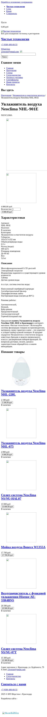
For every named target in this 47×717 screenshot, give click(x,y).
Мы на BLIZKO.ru (12, 713)
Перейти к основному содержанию (16, 2)
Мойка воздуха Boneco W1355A (23, 547)
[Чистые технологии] (11, 31)
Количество (6, 209)
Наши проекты (13, 82)
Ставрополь (11, 13)
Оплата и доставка (14, 77)
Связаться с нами (13, 684)
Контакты (10, 84)
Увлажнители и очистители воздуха (29, 95)
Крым (8, 11)
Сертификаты (12, 80)
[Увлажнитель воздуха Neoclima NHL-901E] (21, 202)
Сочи (8, 9)
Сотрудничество (13, 75)
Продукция (11, 70)
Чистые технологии (15, 39)
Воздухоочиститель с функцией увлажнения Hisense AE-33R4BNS (23, 597)
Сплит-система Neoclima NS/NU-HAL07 (18, 496)
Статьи (9, 73)
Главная (9, 68)
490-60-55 (9, 44)
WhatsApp (5, 49)
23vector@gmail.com (10, 52)
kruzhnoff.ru (23, 698)
